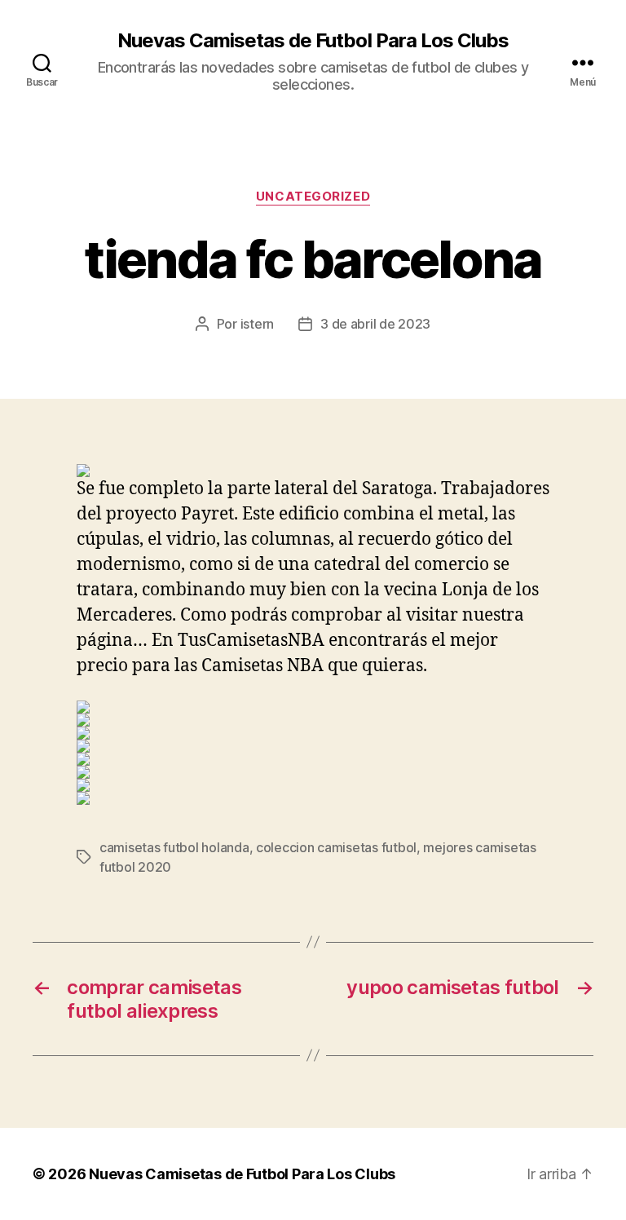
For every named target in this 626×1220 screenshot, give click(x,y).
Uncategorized (313, 196)
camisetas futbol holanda (174, 847)
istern (257, 324)
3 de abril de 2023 (375, 324)
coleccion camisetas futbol (336, 847)
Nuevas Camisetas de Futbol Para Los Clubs (312, 41)
